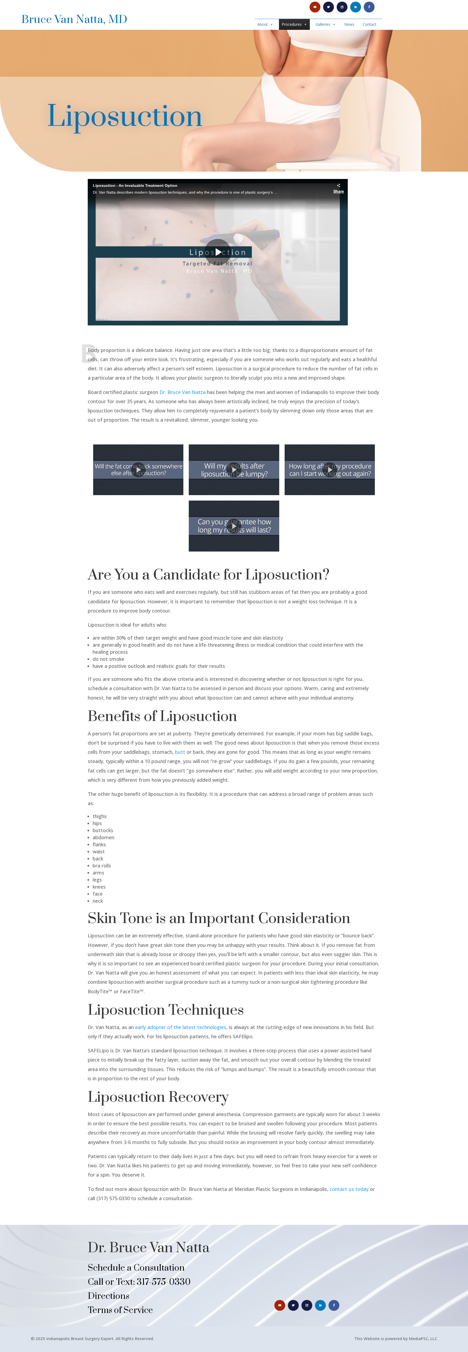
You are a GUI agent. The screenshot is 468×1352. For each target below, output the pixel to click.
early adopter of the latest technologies (180, 1027)
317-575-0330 (164, 1282)
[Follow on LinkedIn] (355, 7)
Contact (369, 24)
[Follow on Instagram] (342, 7)
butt (180, 752)
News (349, 24)
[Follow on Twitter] (328, 7)
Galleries (323, 24)
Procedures (292, 24)
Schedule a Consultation (136, 1268)
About (262, 24)
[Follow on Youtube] (315, 7)
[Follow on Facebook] (369, 7)
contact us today (349, 1189)
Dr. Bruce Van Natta (183, 392)
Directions (108, 1296)
